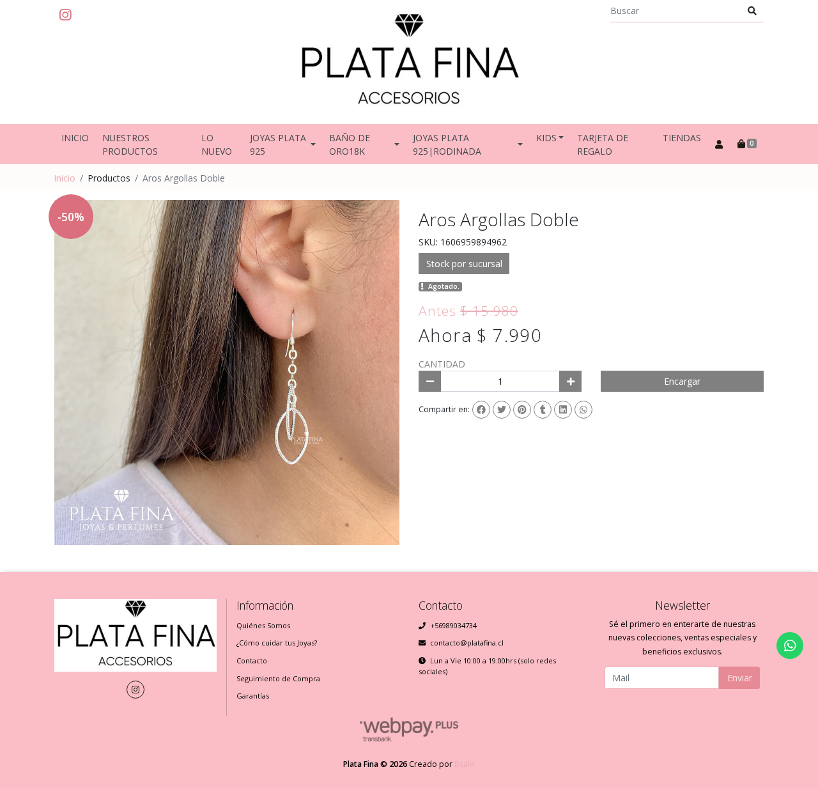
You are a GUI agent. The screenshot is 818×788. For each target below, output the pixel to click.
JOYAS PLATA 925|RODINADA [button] (447, 144)
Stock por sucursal (464, 264)
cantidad (442, 364)
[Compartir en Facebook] (481, 410)
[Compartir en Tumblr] (543, 410)
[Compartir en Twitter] (502, 410)
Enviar (739, 678)
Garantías (252, 695)
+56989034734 (453, 625)
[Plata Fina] (409, 62)
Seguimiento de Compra (278, 678)
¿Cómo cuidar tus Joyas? (276, 642)
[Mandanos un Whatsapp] (789, 645)
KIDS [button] (546, 138)
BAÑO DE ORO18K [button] (349, 144)
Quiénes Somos (263, 625)
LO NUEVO (216, 144)
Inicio (64, 178)
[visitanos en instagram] (65, 15)
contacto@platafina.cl (467, 642)
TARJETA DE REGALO (602, 144)
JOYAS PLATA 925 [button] (278, 144)
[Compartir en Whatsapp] (583, 410)
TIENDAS (682, 138)
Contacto (251, 660)
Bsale (464, 764)
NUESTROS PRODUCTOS (130, 144)
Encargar (682, 381)
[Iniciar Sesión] (718, 144)
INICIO (75, 138)
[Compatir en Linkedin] (563, 410)
